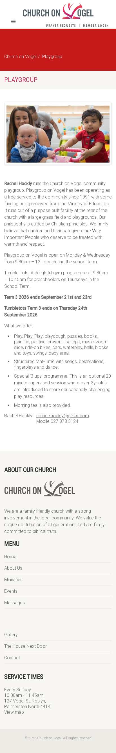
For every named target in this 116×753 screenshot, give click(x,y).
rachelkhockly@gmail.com (62, 415)
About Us (13, 568)
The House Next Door (25, 646)
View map (14, 712)
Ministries (13, 579)
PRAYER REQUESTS (61, 25)
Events (10, 591)
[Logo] (58, 11)
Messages (14, 602)
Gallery (11, 634)
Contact (12, 657)
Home (10, 556)
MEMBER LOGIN (96, 25)
